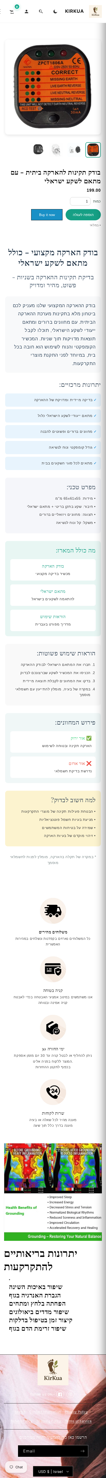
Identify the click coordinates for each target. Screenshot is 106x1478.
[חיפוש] (41, 11)
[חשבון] (26, 11)
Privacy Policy (76, 1412)
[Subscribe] (82, 1451)
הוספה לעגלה (83, 215)
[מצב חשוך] (55, 11)
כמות (97, 201)
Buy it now (47, 215)
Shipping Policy (49, 1421)
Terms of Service (78, 1421)
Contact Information (45, 1412)
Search (20, 1412)
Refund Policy (22, 1421)
